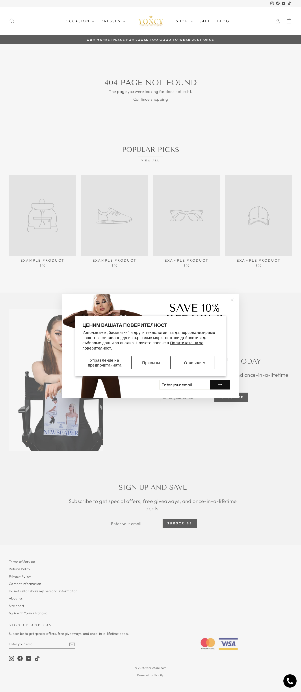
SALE (205, 21)
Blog (223, 21)
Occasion (78, 21)
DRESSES (111, 21)
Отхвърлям (194, 362)
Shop (183, 21)
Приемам (151, 362)
